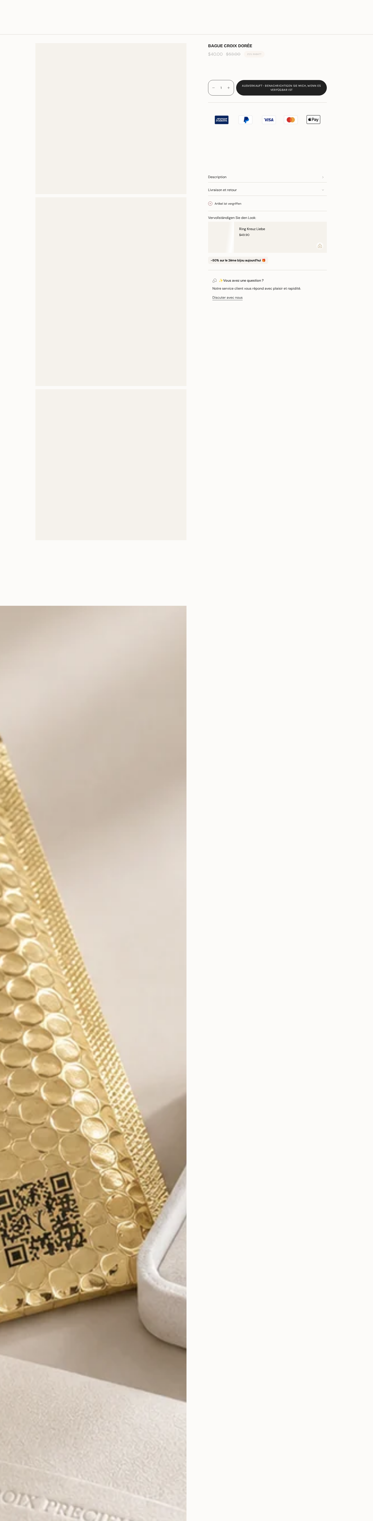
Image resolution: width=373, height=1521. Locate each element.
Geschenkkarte (316, 15)
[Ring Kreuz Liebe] (221, 237)
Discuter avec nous (227, 297)
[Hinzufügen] (319, 245)
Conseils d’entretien (68, 598)
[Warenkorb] (360, 28)
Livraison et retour (222, 190)
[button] (59, 28)
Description (217, 177)
